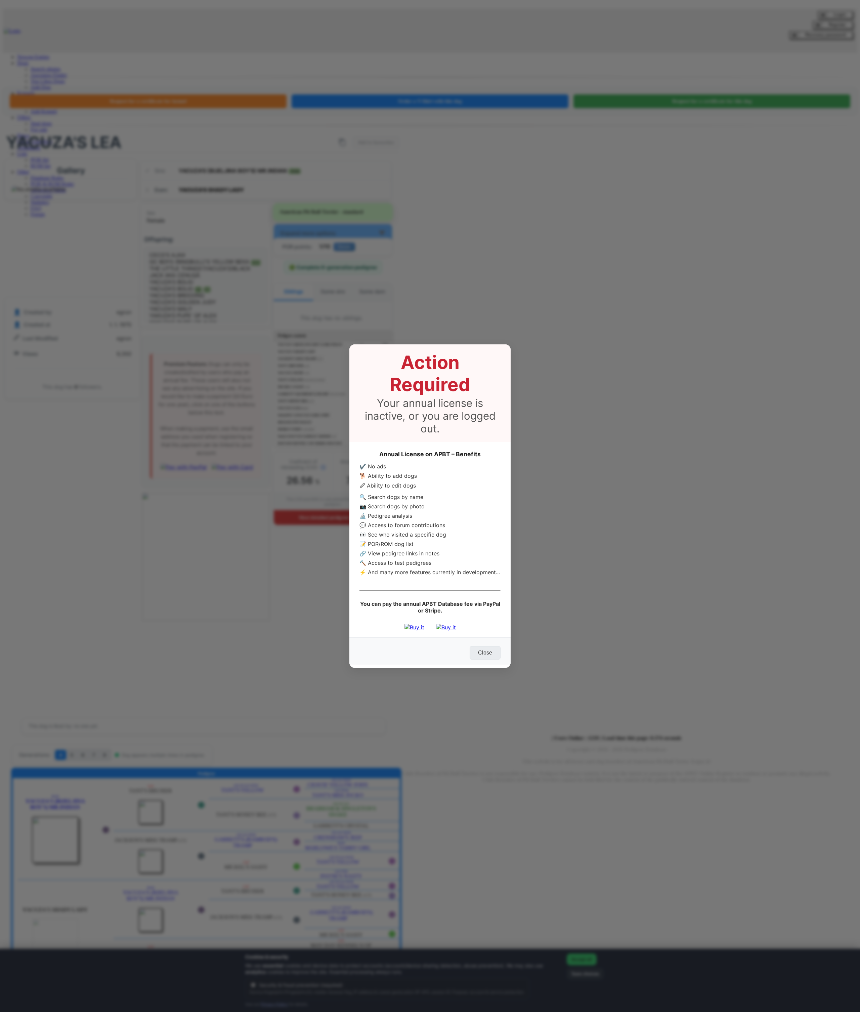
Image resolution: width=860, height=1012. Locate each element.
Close (485, 653)
